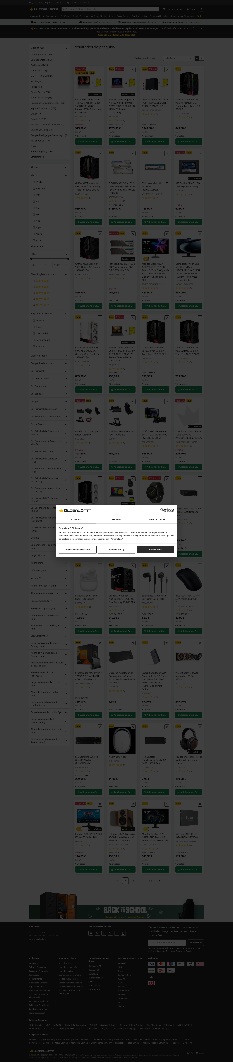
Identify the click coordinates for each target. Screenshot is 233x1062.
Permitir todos (155, 549)
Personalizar (115, 549)
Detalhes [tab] (116, 519)
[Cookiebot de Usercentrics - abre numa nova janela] (162, 510)
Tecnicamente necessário (78, 549)
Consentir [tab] (76, 519)
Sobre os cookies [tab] (157, 519)
